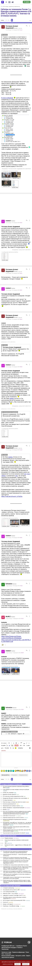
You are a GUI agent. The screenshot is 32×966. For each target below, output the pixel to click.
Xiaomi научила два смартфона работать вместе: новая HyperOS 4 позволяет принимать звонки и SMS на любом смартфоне (17, 881)
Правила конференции (18, 952)
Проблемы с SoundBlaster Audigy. (11, 906)
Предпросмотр (23, 775)
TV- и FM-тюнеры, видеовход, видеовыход (10, 6)
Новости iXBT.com (5, 849)
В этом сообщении (7, 98)
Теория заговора (9, 838)
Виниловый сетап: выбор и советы (11, 805)
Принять (17, 964)
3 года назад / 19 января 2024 (14, 585)
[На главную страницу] (2, 2)
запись (11, 398)
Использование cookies (8, 955)
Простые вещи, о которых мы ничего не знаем (14, 802)
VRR (5, 843)
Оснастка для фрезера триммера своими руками (16, 840)
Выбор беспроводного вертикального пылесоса (15, 819)
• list (21, 745)
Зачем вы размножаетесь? (9, 804)
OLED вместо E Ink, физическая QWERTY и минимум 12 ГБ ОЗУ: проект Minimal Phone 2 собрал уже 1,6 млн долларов (17, 872)
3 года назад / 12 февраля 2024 (14, 618)
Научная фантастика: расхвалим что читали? (14, 833)
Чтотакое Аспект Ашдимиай (12, 27)
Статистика (8, 954)
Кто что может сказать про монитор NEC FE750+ (14, 900)
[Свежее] (9, 2)
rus (13, 748)
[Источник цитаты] (2, 34)
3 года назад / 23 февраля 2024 (14, 709)
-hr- (11, 748)
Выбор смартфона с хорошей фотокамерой (13, 807)
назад (2, 20)
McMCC (8, 617)
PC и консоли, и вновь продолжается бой (13, 796)
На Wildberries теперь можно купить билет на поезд (15, 865)
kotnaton (9, 584)
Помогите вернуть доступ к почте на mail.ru (13, 817)
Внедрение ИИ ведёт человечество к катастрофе (15, 798)
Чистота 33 (5, 902)
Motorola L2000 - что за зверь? (10, 893)
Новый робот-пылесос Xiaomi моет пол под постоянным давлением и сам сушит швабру (16, 878)
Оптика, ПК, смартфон (8, 792)
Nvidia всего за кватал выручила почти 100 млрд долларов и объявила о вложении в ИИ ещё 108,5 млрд (16, 858)
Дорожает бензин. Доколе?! (9, 794)
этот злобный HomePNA (9, 891)
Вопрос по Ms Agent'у (8, 904)
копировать (14, 731)
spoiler (4, 745)
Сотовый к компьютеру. (8, 888)
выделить (7, 731)
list (24, 745)
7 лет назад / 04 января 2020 (14, 30)
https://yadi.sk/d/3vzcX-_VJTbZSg (11, 496)
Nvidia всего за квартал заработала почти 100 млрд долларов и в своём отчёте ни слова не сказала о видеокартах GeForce (15, 862)
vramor (8, 221)
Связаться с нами (6, 952)
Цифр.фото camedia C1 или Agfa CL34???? (13, 895)
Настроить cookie (20, 955)
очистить (3, 750)
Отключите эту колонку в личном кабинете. (11, 908)
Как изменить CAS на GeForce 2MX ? (11, 889)
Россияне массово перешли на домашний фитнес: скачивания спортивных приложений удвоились (15, 852)
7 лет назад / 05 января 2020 (14, 450)
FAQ (3, 954)
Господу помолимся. (8, 800)
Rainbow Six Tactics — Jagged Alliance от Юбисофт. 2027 (18, 845)
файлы (21, 748)
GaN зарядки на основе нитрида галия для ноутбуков (16, 789)
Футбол (5, 809)
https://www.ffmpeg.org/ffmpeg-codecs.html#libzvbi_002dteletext (11, 637)
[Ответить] (26, 26)
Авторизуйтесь (5, 775)
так (16, 476)
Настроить (26, 964)
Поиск (27, 952)
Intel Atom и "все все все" (9, 815)
